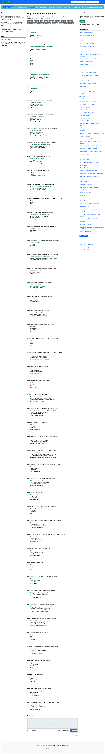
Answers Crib (6, 2)
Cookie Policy (58, 745)
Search (102, 2)
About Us (65, 745)
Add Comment (74, 730)
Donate (82, 21)
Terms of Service (50, 745)
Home (29, 2)
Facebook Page (9, 7)
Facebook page (31, 7)
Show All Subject (84, 235)
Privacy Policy (41, 745)
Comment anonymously (64, 730)
